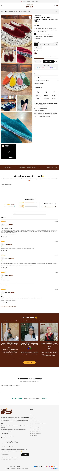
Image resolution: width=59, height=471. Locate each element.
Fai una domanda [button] (48, 206)
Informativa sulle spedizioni (35, 433)
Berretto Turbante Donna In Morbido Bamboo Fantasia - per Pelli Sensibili (29, 344)
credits (26, 468)
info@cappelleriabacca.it (6, 439)
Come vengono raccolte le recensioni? (8, 306)
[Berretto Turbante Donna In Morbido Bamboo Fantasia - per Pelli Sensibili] (29, 332)
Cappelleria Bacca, (43, 112)
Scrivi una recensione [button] (48, 203)
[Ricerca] (54, 6)
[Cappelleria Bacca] (29, 6)
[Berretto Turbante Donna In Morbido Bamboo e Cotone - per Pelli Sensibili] (49, 332)
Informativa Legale (33, 435)
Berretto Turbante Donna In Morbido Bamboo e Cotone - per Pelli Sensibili (49, 344)
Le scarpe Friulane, (41, 113)
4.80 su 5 (12, 204)
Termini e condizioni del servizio (36, 427)
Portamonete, (41, 115)
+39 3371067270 (4, 437)
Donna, (48, 112)
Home (2, 11)
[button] (35, 23)
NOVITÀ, (46, 113)
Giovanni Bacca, (53, 112)
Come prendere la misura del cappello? (37, 423)
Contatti (31, 416)
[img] (3, 221)
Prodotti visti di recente (34, 420)
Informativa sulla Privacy (35, 431)
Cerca (31, 414)
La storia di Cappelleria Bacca (36, 421)
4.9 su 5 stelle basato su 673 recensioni (32, 398)
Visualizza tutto (29, 362)
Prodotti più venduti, (48, 115)
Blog (31, 412)
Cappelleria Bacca (37, 15)
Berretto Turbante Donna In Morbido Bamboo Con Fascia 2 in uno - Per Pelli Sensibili (9, 345)
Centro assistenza (33, 425)
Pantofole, (50, 113)
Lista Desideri (32, 418)
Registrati (25, 454)
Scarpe (53, 115)
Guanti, (35, 113)
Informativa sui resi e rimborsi (36, 429)
